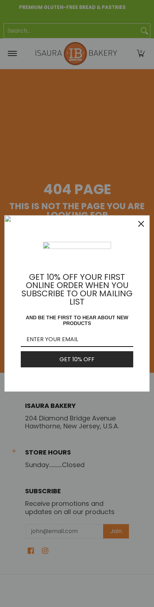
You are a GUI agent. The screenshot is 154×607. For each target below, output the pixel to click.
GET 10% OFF (77, 359)
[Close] (141, 223)
